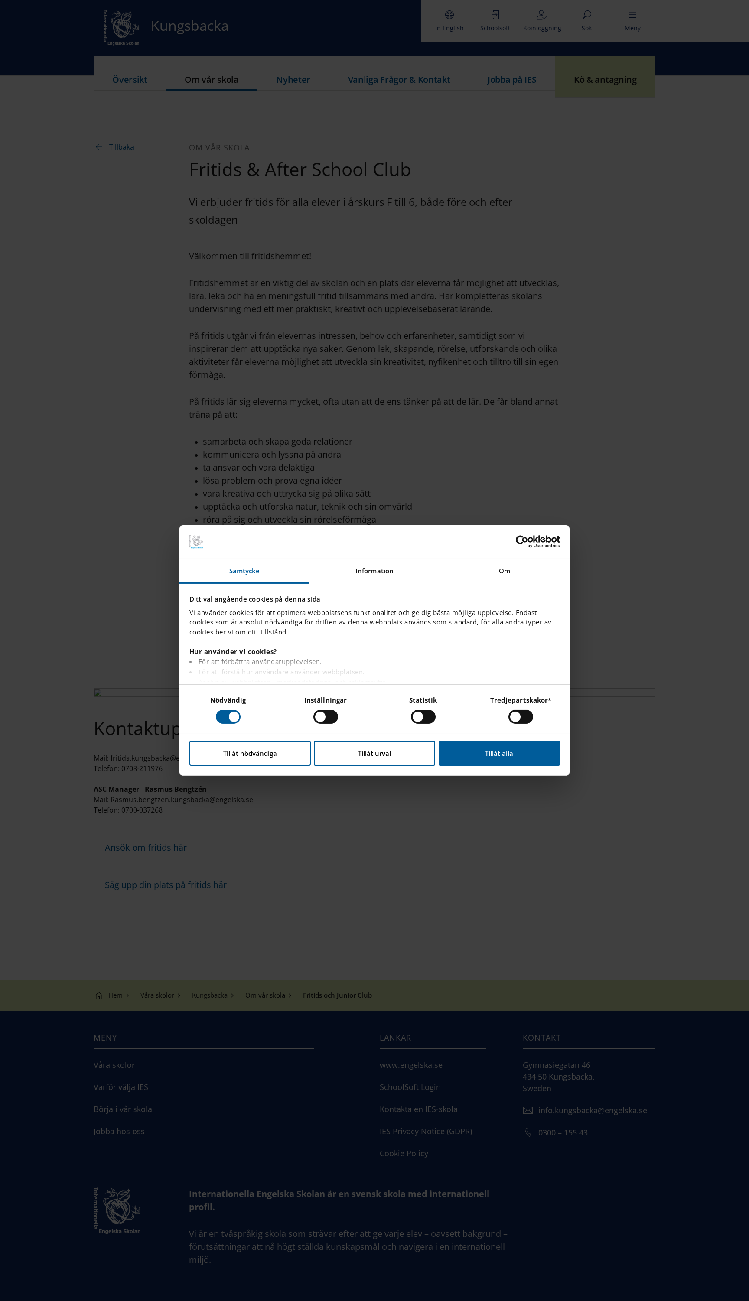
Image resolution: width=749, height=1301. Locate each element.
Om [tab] (504, 570)
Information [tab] (374, 570)
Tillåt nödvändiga (250, 753)
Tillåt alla (499, 753)
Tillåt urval (374, 753)
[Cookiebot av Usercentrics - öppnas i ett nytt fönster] (522, 541)
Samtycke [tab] (244, 570)
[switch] (325, 717)
